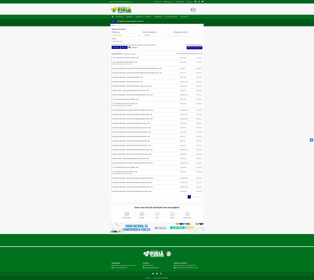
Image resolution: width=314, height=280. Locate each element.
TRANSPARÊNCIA (158, 16)
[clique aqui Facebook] (157, 273)
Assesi (151, 278)
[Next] (200, 197)
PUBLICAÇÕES (184, 16)
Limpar (124, 47)
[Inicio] (112, 17)
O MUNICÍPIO (129, 16)
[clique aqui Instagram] (161, 273)
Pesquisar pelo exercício (181, 32)
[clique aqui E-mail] (153, 273)
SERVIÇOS (148, 16)
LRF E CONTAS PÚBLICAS (171, 16)
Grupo (114, 38)
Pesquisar (116, 47)
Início (113, 25)
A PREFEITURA (119, 16)
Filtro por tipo (116, 32)
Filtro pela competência (150, 32)
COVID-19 (135, 47)
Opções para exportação (195, 47)
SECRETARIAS (139, 16)
